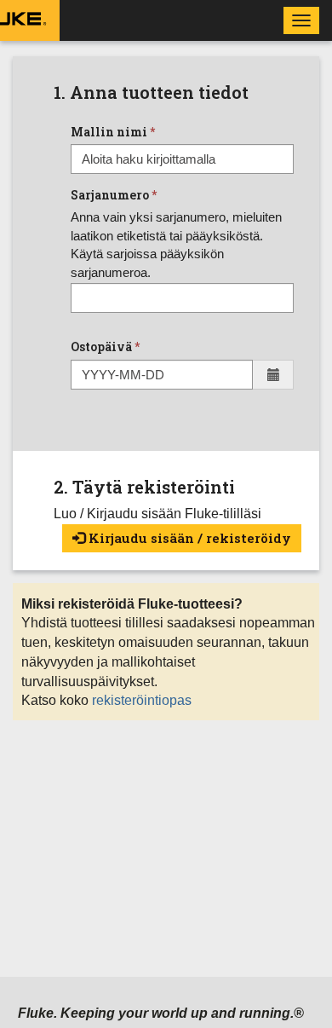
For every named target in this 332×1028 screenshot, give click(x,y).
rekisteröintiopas (142, 700)
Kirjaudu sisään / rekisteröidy (188, 537)
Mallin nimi (109, 132)
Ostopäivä (101, 346)
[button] (273, 375)
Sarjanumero (110, 195)
